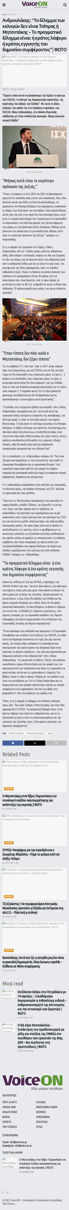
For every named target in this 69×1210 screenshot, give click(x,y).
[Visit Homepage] (34, 5)
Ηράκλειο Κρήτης (16, 733)
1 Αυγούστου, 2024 (10, 917)
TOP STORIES (9, 1126)
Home (4, 14)
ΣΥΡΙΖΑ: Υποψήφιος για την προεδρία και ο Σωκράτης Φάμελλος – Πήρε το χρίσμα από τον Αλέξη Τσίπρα (30, 854)
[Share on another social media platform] (56, 743)
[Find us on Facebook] (3, 1193)
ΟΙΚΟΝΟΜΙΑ (43, 1116)
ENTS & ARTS (9, 1102)
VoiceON (15, 1200)
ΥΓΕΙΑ (39, 1126)
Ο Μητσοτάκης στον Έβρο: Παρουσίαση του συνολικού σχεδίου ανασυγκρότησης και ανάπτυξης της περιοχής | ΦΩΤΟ (29, 800)
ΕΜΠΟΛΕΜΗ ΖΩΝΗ (46, 1107)
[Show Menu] (3, 5)
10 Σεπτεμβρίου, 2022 (26, 1051)
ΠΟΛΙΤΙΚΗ (13, 14)
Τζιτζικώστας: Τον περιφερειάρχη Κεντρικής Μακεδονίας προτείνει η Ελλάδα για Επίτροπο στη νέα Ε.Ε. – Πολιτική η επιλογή (32, 908)
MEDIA (6, 1116)
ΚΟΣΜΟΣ (41, 1111)
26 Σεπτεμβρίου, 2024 (11, 863)
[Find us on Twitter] (7, 1193)
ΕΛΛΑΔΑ (40, 1102)
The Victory (8, 1203)
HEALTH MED (9, 1111)
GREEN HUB (9, 1107)
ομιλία (50, 733)
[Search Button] (65, 5)
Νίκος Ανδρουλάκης (35, 733)
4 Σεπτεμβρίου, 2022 (26, 1018)
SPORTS (6, 1121)
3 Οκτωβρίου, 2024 (10, 809)
